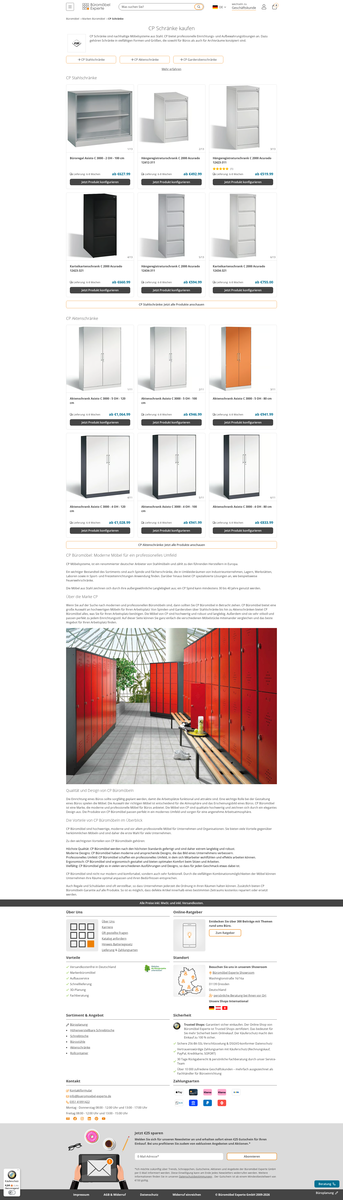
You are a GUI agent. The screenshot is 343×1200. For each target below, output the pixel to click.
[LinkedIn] (89, 1118)
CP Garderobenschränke (200, 60)
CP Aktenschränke (146, 60)
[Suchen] (198, 7)
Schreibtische (79, 1036)
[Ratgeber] (68, 1118)
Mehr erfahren (171, 69)
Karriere (107, 927)
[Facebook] (75, 1118)
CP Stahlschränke (93, 60)
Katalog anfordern (114, 939)
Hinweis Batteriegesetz (117, 944)
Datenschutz (149, 1195)
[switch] (12, 1192)
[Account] (264, 6)
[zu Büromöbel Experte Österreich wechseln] (218, 1008)
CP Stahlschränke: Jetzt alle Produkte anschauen (171, 304)
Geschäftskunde (244, 7)
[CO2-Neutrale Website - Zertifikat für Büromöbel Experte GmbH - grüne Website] (155, 968)
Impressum (81, 1195)
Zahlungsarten (128, 950)
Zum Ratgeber (225, 933)
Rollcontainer (79, 1053)
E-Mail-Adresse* (148, 1156)
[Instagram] (82, 1118)
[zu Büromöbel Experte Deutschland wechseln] (211, 1008)
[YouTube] (103, 1118)
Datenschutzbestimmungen (195, 1176)
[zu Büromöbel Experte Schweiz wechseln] (224, 1008)
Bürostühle (77, 1042)
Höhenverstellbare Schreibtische (92, 1030)
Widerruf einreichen (187, 1195)
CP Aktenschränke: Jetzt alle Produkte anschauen (171, 545)
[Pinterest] (96, 1118)
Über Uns (108, 921)
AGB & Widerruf (115, 1195)
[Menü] (70, 7)
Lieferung (108, 950)
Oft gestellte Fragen (115, 933)
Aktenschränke (80, 1047)
